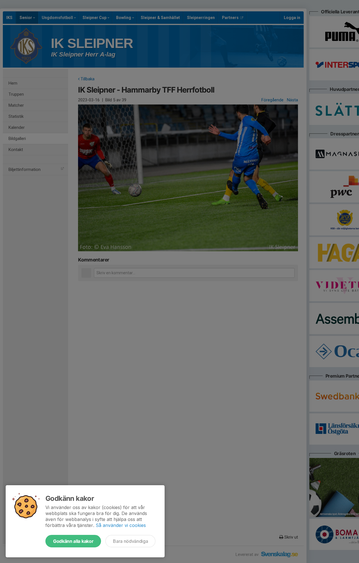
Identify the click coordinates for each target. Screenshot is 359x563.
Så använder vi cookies (121, 525)
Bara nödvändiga (130, 541)
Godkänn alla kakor (73, 541)
